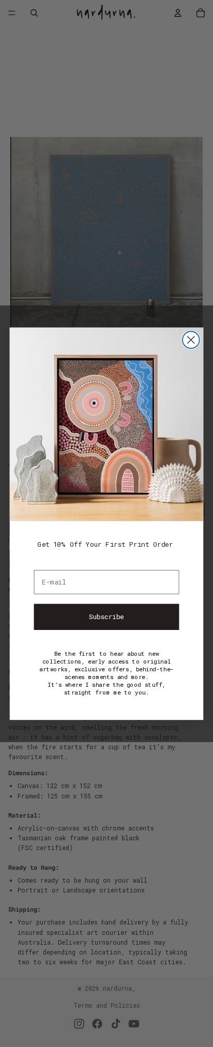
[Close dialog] (191, 339)
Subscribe (106, 616)
